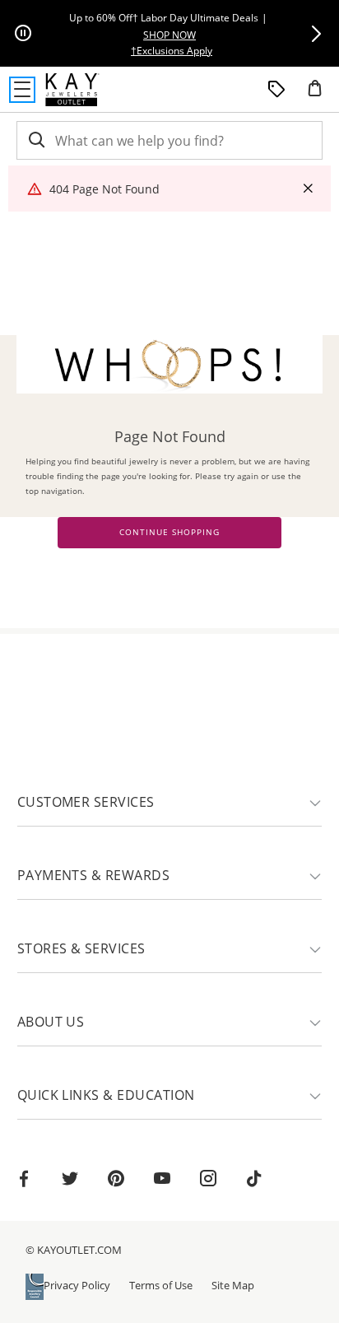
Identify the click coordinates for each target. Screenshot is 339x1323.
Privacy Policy (77, 1285)
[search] (35, 140)
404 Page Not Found (104, 189)
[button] (316, 34)
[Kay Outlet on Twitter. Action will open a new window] (70, 1180)
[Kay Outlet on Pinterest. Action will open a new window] (116, 1180)
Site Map (232, 1285)
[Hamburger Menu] (22, 90)
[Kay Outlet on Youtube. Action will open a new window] (162, 1180)
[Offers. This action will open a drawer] (276, 90)
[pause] (23, 34)
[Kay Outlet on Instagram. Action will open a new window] (208, 1180)
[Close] (308, 189)
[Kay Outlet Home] (72, 89)
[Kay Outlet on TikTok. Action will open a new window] (254, 1180)
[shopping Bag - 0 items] (321, 95)
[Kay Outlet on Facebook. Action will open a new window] (24, 1180)
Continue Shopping (169, 532)
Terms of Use (161, 1285)
